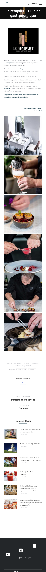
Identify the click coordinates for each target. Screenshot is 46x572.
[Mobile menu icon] (40, 3)
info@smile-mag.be (23, 558)
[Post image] (10, 434)
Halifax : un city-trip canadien (30, 443)
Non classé (35, 363)
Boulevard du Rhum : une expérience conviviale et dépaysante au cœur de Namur (29, 488)
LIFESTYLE (27, 363)
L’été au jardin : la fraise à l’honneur (28, 473)
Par (18, 366)
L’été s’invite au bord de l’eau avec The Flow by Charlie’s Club (30, 459)
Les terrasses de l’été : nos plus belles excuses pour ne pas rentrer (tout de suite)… (31, 502)
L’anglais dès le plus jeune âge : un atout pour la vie (30, 430)
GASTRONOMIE (18, 363)
